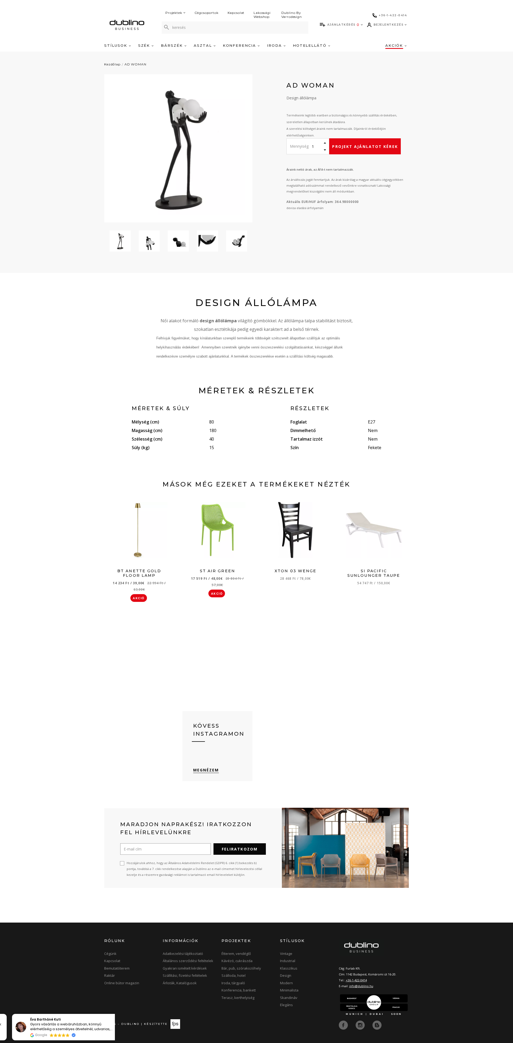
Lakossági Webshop (262, 15)
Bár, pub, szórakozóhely (241, 968)
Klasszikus (288, 968)
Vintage (286, 953)
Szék (145, 45)
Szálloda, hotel (233, 975)
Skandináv (288, 997)
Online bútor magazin (121, 983)
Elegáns (286, 1004)
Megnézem (206, 770)
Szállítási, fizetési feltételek (185, 975)
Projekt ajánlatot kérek (365, 146)
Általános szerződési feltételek (188, 960)
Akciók (395, 45)
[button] (112, 1014)
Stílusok (116, 45)
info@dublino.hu (361, 986)
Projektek (173, 13)
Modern (286, 983)
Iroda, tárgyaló (233, 983)
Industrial (287, 960)
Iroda (275, 45)
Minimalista (289, 990)
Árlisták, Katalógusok (180, 983)
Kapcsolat (236, 13)
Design (285, 975)
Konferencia (240, 45)
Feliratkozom (240, 849)
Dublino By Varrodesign (291, 15)
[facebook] (344, 1025)
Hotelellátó (310, 45)
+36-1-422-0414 (356, 980)
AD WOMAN (135, 64)
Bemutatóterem (117, 968)
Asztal (203, 45)
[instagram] (361, 1025)
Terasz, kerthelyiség (237, 997)
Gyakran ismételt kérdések (185, 968)
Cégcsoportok (207, 13)
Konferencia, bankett (238, 990)
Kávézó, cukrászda (236, 960)
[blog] (377, 1025)
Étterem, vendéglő (236, 953)
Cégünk (110, 953)
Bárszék (172, 45)
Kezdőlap (112, 64)
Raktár (109, 975)
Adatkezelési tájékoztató (183, 953)
